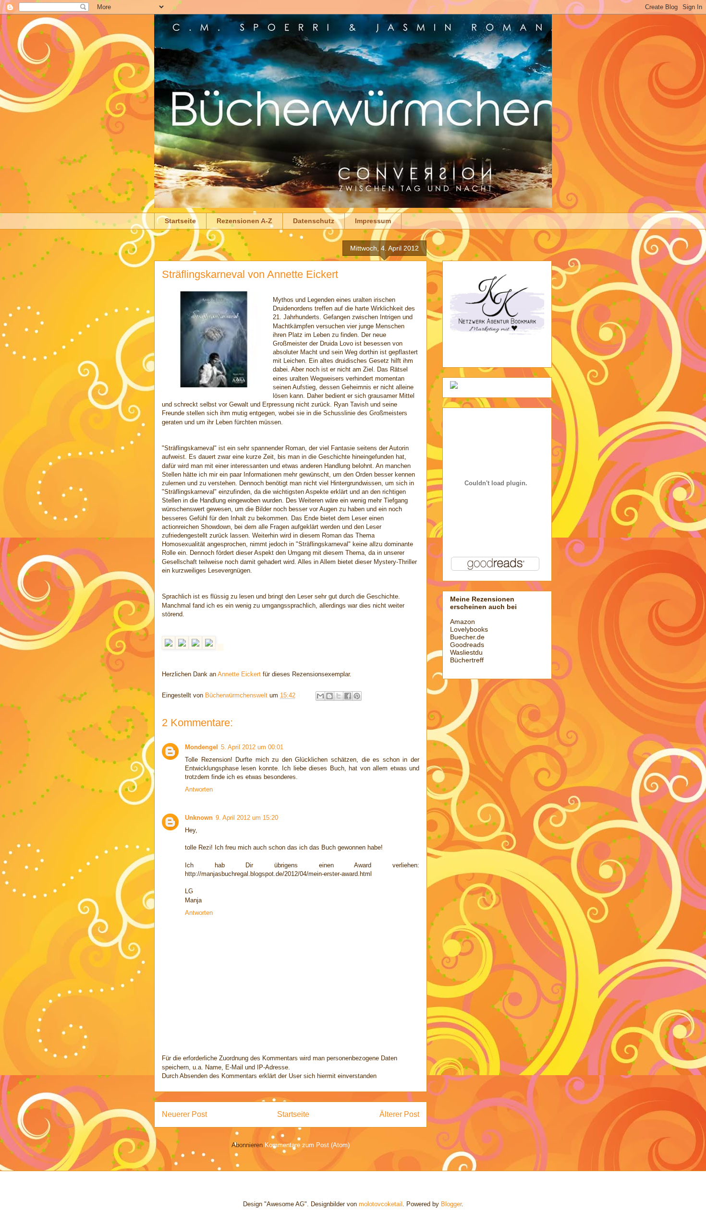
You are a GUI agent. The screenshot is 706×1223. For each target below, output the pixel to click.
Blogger (451, 1204)
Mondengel (201, 747)
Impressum (373, 221)
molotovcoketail (380, 1204)
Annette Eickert (239, 674)
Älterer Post (399, 1114)
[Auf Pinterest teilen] (357, 696)
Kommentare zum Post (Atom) (307, 1145)
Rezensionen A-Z (244, 221)
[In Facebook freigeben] (348, 696)
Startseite (180, 221)
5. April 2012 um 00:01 (252, 747)
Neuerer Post (184, 1114)
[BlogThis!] (329, 696)
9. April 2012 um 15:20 (247, 817)
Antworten (199, 789)
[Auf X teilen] (338, 696)
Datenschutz (313, 221)
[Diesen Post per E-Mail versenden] (320, 696)
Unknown (199, 817)
